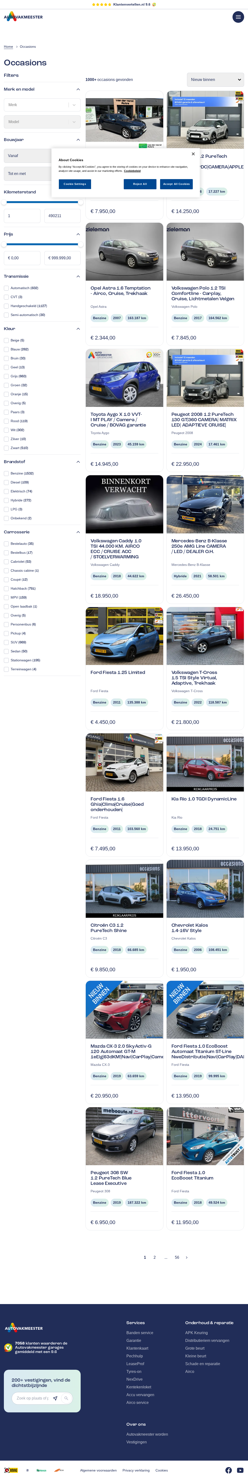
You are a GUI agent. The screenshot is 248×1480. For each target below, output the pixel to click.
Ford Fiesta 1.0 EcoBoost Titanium (192, 1175)
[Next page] (187, 1257)
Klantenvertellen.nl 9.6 (131, 4)
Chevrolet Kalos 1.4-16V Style (189, 928)
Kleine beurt (195, 1356)
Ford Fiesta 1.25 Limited (118, 672)
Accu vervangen (140, 1395)
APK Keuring (196, 1333)
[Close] (193, 154)
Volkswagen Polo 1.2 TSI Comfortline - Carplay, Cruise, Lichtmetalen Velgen (202, 293)
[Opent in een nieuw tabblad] (11, 1470)
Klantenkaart (137, 1348)
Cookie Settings (75, 183)
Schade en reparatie (202, 1364)
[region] (125, 173)
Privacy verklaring (136, 1470)
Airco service (137, 1403)
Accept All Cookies (176, 183)
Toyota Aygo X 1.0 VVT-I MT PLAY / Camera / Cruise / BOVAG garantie (118, 419)
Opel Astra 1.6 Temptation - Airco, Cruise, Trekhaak (120, 290)
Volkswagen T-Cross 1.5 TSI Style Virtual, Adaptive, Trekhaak (194, 677)
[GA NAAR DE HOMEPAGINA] (42, 1328)
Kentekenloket (138, 1387)
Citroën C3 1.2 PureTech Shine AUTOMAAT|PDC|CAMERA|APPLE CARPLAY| (207, 164)
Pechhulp (134, 1356)
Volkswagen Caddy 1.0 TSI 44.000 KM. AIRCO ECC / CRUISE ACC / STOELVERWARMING (116, 549)
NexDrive (134, 1379)
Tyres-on (133, 1371)
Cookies (161, 1470)
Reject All (140, 183)
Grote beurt (194, 1348)
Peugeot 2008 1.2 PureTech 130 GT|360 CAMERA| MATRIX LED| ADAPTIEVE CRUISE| (204, 419)
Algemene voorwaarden (98, 1470)
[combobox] (8, 105)
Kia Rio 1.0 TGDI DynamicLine (204, 799)
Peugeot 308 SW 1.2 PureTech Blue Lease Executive (111, 1178)
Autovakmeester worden (147, 1434)
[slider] (4, 202)
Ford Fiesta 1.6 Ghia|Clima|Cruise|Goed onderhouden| (117, 804)
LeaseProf (135, 1364)
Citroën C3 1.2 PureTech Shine (108, 928)
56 (177, 1257)
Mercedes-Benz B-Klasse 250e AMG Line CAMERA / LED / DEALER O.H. (199, 546)
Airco (189, 1371)
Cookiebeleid (132, 170)
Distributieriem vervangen (207, 1340)
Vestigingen (136, 1442)
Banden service (139, 1333)
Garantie (133, 1340)
